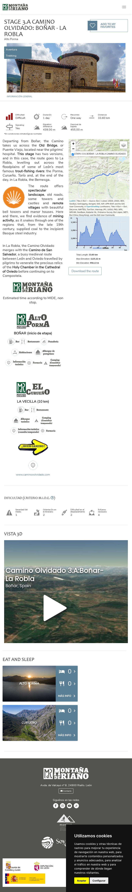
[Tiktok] (76, 807)
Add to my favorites (108, 25)
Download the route (85, 271)
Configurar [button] (99, 880)
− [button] (73, 149)
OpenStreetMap (93, 206)
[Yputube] (69, 806)
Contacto (67, 791)
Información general (19, 97)
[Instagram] (62, 806)
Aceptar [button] (81, 880)
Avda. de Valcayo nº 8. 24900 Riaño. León (66, 785)
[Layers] (123, 145)
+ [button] (73, 144)
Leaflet (72, 200)
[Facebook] (55, 806)
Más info (64, 696)
